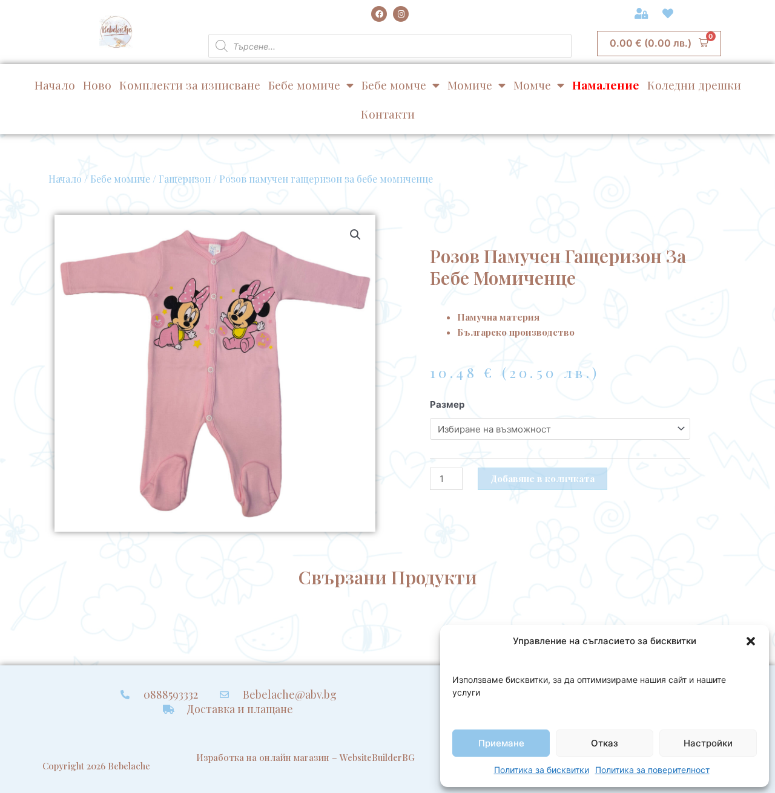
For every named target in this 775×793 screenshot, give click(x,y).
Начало (55, 85)
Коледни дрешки (694, 85)
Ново (97, 85)
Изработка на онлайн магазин (262, 757)
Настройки (708, 743)
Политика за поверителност (652, 770)
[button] (751, 641)
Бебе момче (393, 85)
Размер (447, 404)
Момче (532, 85)
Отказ (604, 743)
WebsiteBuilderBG (377, 757)
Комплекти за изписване (189, 85)
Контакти (388, 114)
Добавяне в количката (542, 478)
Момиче (469, 85)
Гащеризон (185, 178)
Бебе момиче (304, 85)
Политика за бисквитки (541, 770)
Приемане (501, 743)
